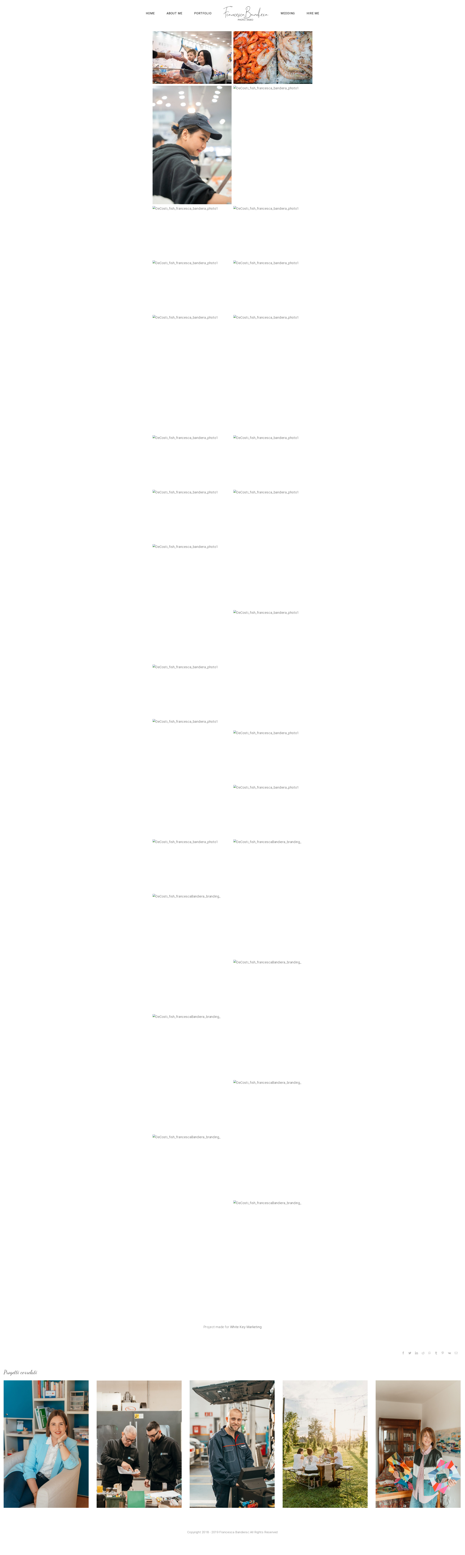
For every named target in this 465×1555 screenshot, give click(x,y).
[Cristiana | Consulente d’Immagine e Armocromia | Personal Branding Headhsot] (418, 1444)
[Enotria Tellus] (325, 1444)
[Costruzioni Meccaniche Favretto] (139, 1444)
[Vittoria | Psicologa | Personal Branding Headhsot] (46, 1444)
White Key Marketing (246, 1327)
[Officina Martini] (232, 1444)
